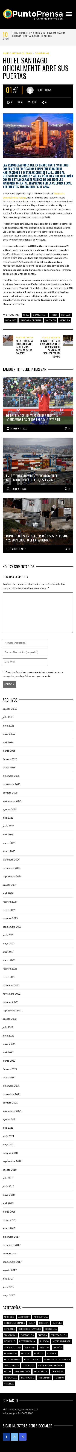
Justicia (44, 1341)
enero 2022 (9, 1077)
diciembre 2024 (11, 859)
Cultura (57, 1323)
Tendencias (42, 53)
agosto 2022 (10, 1018)
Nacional (30, 1347)
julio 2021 (8, 1127)
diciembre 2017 (11, 1236)
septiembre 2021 (12, 1111)
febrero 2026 (10, 759)
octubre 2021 (10, 1102)
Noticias (44, 1347)
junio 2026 (8, 725)
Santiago (50, 320)
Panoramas (10, 1353)
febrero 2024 (10, 901)
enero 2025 (9, 851)
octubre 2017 (10, 1253)
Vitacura (65, 320)
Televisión (57, 1371)
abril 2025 (8, 834)
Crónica (43, 1323)
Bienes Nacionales (14, 1323)
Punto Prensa (44, 90)
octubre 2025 (10, 792)
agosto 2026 (10, 708)
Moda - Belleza (12, 1347)
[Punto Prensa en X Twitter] (14, 1437)
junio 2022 (8, 1035)
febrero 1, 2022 (18, 488)
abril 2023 (8, 951)
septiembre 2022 (12, 1010)
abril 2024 (8, 893)
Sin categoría (22, 1371)
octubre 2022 (10, 1001)
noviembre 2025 (12, 784)
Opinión (57, 1347)
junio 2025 (8, 826)
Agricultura (41, 1317)
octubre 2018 (10, 1152)
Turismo (59, 1377)
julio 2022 (8, 1027)
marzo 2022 (9, 1060)
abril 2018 (8, 1203)
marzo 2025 (9, 842)
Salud (7, 1371)
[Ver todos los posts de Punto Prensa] (30, 90)
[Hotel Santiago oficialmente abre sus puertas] (38, 135)
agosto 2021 (10, 1119)
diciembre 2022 (11, 985)
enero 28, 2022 (18, 549)
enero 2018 (9, 1228)
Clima (32, 1323)
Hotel (54, 315)
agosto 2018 (10, 1169)
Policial (25, 1353)
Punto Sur (28, 1365)
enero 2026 (9, 767)
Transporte (27, 1377)
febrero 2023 (10, 968)
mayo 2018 (9, 1194)
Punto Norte (11, 1365)
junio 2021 (8, 1136)
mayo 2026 (9, 733)
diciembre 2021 (11, 1085)
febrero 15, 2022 (19, 428)
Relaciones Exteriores (50, 1365)
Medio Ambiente (62, 1341)
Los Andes (10, 320)
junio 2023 (8, 934)
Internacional (27, 1341)
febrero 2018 (10, 1219)
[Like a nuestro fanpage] (6, 1437)
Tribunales (44, 1377)
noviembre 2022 (12, 993)
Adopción (24, 1317)
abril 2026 (8, 742)
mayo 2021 (9, 1144)
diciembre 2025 (11, 775)
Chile (26, 315)
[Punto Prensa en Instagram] (23, 1437)
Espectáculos (58, 1335)
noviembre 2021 (12, 1094)
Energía (42, 1335)
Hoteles (65, 315)
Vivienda (9, 1383)
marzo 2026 (9, 750)
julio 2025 (8, 817)
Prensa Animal (12, 1359)
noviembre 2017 (12, 1244)
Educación (10, 1335)
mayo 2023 (9, 943)
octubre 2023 (10, 918)
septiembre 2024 (12, 876)
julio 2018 (8, 1177)
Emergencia (27, 1335)
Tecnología (41, 1371)
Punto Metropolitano (17, 53)
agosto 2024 (10, 884)
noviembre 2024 (12, 868)
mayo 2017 (9, 1295)
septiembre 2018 (12, 1161)
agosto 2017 (10, 1270)
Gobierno (9, 1341)
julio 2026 (8, 717)
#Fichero (9, 1317)
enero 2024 (9, 909)
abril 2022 (8, 1052)
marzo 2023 (9, 960)
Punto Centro (32, 1359)
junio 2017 (8, 1286)
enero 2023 (9, 976)
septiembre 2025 (12, 801)
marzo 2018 (9, 1211)
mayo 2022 (9, 1043)
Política (38, 1353)
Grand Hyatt (40, 315)
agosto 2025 (10, 809)
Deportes (9, 1329)
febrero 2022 (10, 1069)
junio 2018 (8, 1186)
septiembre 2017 (12, 1261)
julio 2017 (8, 1278)
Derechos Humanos (30, 1329)
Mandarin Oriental (30, 320)
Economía (51, 1329)
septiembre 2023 (12, 926)
